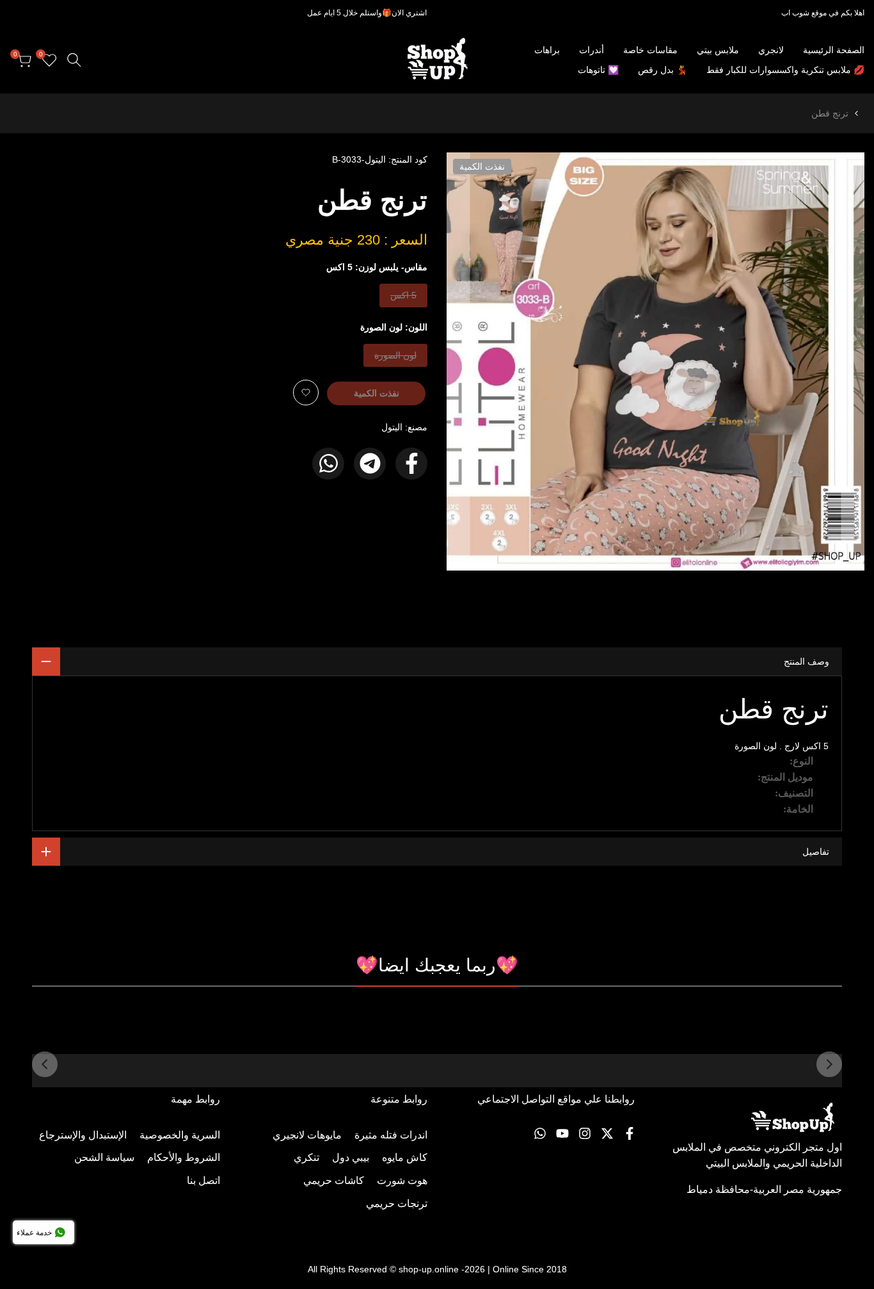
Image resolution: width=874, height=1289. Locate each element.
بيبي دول (350, 1157)
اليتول (391, 427)
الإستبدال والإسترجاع (83, 1135)
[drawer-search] (74, 60)
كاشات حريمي (333, 1180)
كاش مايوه (404, 1157)
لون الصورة (395, 358)
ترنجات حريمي (396, 1203)
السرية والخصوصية (179, 1135)
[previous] (829, 1064)
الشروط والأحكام (183, 1157)
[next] (45, 1064)
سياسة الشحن (104, 1157)
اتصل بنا (203, 1180)
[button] (306, 392)
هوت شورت (402, 1180)
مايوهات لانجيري (307, 1135)
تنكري (306, 1157)
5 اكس (403, 298)
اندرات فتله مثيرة (390, 1135)
